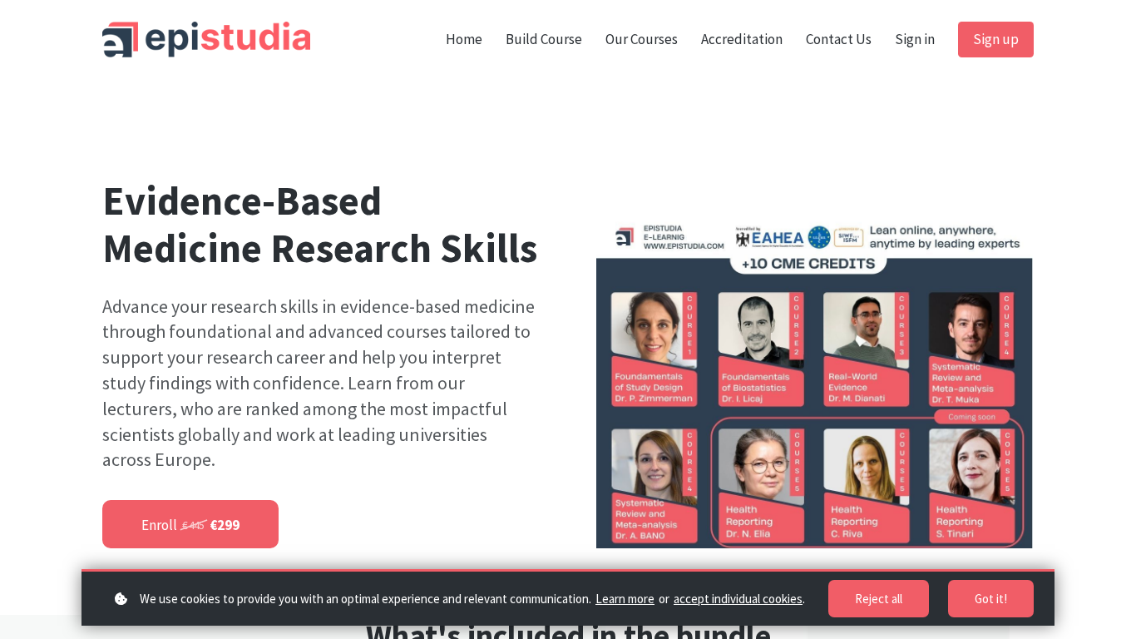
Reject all (878, 599)
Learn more (624, 599)
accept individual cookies (738, 599)
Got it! (991, 599)
